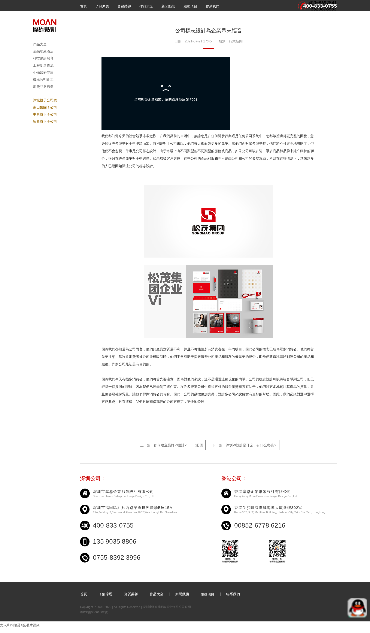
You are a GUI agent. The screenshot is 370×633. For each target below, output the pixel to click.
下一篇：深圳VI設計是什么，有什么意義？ (244, 445)
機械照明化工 (43, 79)
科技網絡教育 (43, 58)
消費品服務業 (43, 86)
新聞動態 (168, 6)
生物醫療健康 (43, 72)
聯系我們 (212, 6)
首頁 (83, 6)
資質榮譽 (124, 6)
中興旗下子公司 (45, 114)
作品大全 (146, 6)
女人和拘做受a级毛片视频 (20, 625)
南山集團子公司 (45, 107)
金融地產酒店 (43, 51)
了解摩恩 (102, 6)
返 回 (199, 445)
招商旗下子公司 (45, 121)
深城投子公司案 (45, 100)
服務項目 (190, 6)
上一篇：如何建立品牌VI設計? (163, 445)
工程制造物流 (43, 65)
